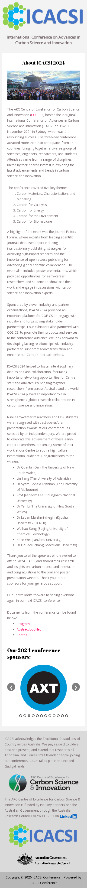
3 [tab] (29, 715)
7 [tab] (45, 715)
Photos (22, 635)
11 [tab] (62, 715)
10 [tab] (58, 715)
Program (23, 623)
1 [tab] (20, 715)
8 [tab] (49, 715)
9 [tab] (54, 715)
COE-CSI (37, 115)
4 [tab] (33, 715)
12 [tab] (66, 715)
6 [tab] (41, 715)
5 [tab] (37, 715)
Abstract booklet (29, 629)
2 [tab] (24, 715)
